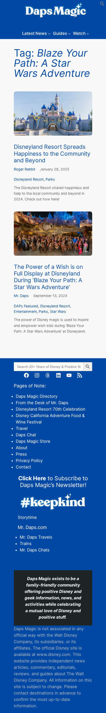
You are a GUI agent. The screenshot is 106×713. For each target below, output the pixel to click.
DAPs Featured (26, 306)
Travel (22, 428)
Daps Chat (26, 434)
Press (21, 454)
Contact (23, 466)
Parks (50, 179)
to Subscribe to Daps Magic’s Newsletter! (53, 481)
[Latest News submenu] (49, 33)
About (21, 447)
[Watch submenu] (88, 33)
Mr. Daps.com (32, 527)
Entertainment (25, 311)
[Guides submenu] (69, 33)
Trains (26, 543)
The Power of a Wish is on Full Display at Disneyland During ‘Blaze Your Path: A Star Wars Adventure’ (48, 277)
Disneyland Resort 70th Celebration (50, 409)
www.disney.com (53, 654)
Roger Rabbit (24, 169)
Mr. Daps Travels (36, 537)
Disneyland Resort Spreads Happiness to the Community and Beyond (52, 154)
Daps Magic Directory (36, 396)
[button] (102, 4)
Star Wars (58, 311)
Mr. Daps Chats (35, 549)
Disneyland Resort (29, 179)
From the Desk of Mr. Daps (42, 402)
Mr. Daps (21, 296)
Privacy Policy (29, 460)
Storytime (27, 517)
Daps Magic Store (33, 441)
